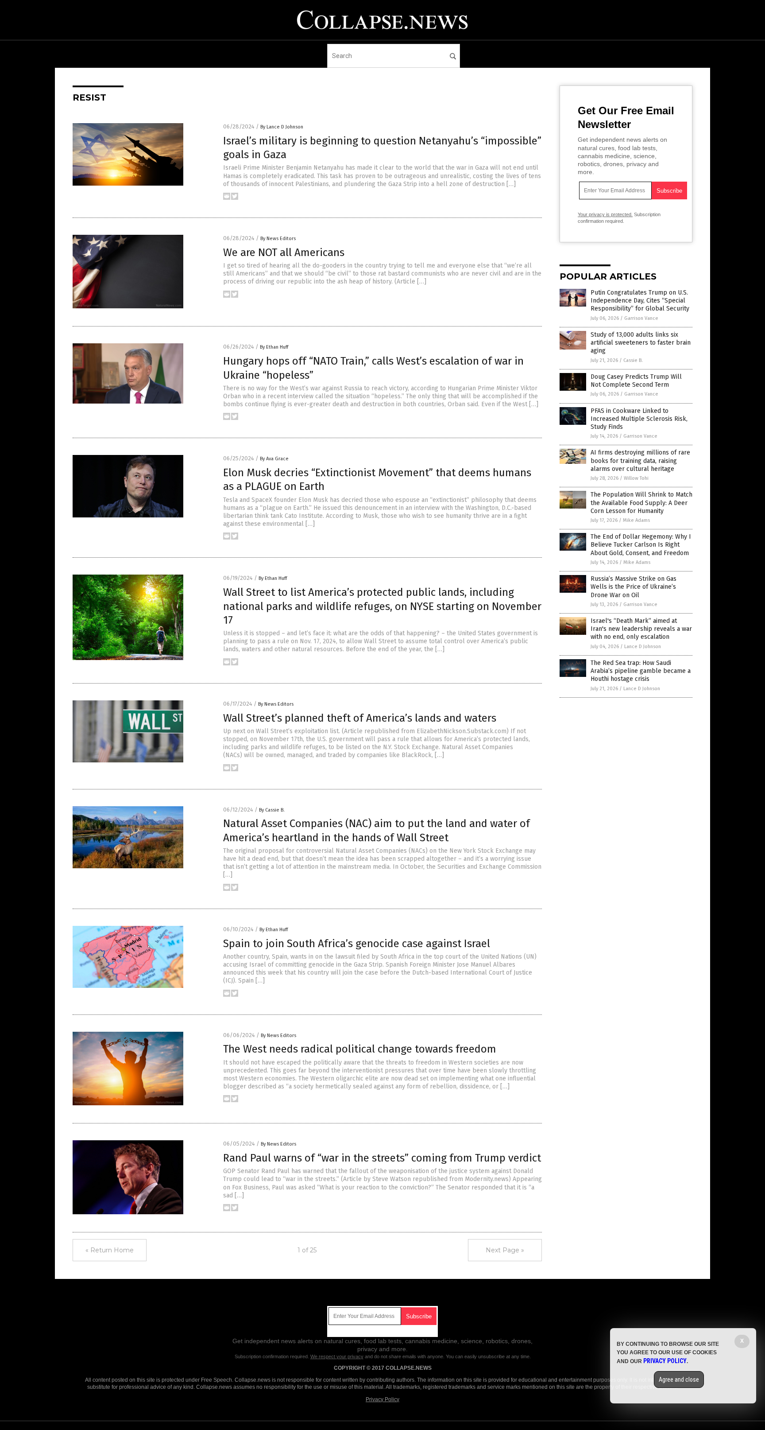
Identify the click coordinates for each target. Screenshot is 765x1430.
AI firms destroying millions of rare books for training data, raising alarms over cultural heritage (640, 460)
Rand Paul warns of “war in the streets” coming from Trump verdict (382, 1158)
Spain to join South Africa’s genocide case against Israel (356, 943)
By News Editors (278, 238)
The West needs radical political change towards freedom (359, 1049)
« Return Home (109, 1250)
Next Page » (505, 1250)
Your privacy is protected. (605, 214)
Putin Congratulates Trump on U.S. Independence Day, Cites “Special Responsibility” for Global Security (640, 300)
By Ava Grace (274, 459)
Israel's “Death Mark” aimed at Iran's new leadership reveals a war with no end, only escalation (641, 629)
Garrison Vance (641, 318)
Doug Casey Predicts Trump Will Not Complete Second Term (636, 381)
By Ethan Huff (274, 347)
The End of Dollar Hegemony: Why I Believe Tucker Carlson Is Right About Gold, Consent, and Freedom (641, 544)
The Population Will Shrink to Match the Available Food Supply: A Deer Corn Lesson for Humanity (641, 502)
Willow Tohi (636, 478)
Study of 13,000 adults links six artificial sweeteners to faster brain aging (641, 342)
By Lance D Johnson (281, 127)
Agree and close (679, 1379)
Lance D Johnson (642, 646)
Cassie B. (633, 360)
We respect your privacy (336, 1356)
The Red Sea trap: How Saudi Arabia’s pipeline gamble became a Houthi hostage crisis (641, 671)
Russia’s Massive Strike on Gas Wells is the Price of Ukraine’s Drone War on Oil (633, 586)
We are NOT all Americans (283, 252)
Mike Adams (636, 520)
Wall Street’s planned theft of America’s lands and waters (359, 718)
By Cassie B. (272, 810)
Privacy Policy (382, 1399)
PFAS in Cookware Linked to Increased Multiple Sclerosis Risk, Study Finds (639, 419)
